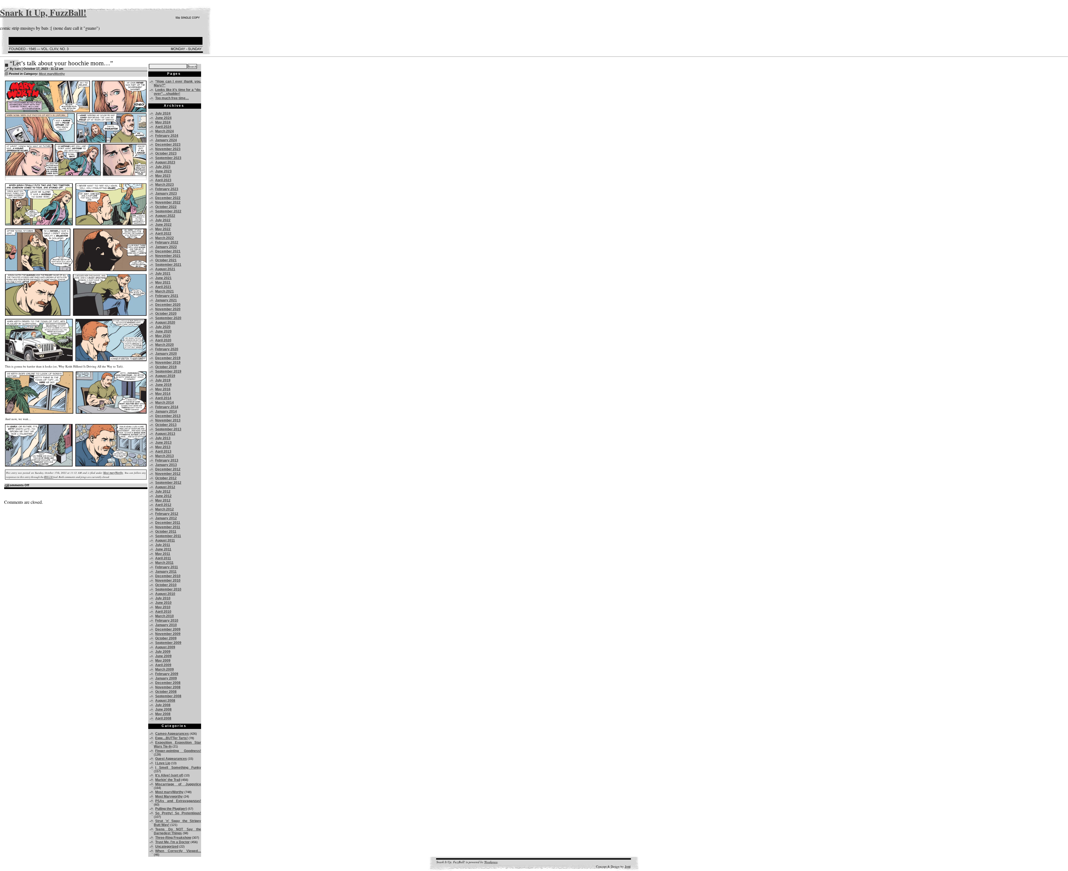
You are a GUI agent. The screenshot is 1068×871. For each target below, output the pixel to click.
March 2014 (164, 403)
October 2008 (166, 692)
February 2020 (166, 349)
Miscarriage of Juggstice (178, 784)
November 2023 (168, 149)
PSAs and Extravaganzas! (178, 801)
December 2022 (168, 198)
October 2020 (166, 314)
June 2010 (163, 603)
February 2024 (166, 136)
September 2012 (168, 483)
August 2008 (165, 701)
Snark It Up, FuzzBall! (43, 12)
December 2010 (168, 576)
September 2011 (168, 536)
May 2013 (162, 447)
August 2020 (165, 322)
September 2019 (168, 371)
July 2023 (162, 167)
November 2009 (168, 634)
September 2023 (168, 158)
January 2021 (166, 300)
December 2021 (168, 251)
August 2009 (165, 647)
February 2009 (166, 674)
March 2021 (164, 291)
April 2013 (163, 451)
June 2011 (163, 549)
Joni (628, 866)
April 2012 (163, 505)
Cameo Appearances (172, 734)
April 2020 (163, 340)
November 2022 (168, 202)
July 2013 (162, 438)
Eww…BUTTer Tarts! (171, 738)
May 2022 (162, 229)
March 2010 (164, 616)
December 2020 (168, 305)
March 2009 (164, 669)
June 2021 (163, 278)
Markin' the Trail (167, 780)
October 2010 (166, 585)
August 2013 (165, 434)
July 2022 (162, 220)
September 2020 (168, 318)
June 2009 (163, 656)
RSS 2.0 (48, 477)
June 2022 (163, 225)
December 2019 (168, 358)
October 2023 (166, 153)
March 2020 (164, 345)
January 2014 (166, 411)
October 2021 (166, 260)
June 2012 (163, 496)
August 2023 (165, 162)
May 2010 (162, 607)
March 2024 (164, 131)
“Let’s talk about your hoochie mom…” (61, 63)
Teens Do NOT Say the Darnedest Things (177, 831)
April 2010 (163, 612)
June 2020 (163, 331)
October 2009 (166, 638)
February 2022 (166, 242)
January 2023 (166, 193)
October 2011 (165, 531)
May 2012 (162, 500)
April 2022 (163, 233)
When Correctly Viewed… (178, 851)
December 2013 (168, 416)
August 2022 (165, 216)
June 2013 (163, 443)
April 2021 (163, 287)
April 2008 (163, 718)
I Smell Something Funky (178, 768)
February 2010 (166, 620)
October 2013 (166, 425)
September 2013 (168, 429)
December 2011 (167, 523)
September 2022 (168, 211)
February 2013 (166, 460)
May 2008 (162, 714)
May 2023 (162, 176)
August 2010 (165, 594)
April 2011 (163, 558)
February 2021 (166, 296)
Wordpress (491, 862)
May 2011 (162, 554)
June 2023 (163, 171)
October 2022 (166, 207)
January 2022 (166, 247)
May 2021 (162, 282)
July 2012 (162, 491)
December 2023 (168, 145)
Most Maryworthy (169, 796)
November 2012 (168, 474)
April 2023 (163, 180)
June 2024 (163, 118)
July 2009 (162, 652)
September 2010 (168, 589)
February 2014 (166, 407)
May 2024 (162, 122)
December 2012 (168, 469)
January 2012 (166, 518)
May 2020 (162, 336)
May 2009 (162, 660)
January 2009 (166, 678)
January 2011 (166, 572)
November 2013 (168, 420)
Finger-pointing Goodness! (178, 751)
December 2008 (168, 683)
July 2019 (162, 380)
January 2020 (166, 354)
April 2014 (163, 398)
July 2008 (162, 705)
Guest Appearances (171, 759)
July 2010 (162, 598)
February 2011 (166, 567)
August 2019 (165, 376)
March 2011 (164, 563)
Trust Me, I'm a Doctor (172, 842)
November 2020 (168, 309)
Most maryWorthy (52, 73)
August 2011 (165, 540)
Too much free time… (172, 98)
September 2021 (168, 265)
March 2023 (164, 185)
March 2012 (164, 509)
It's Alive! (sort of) (169, 775)
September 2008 (168, 696)
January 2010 (166, 625)
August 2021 (165, 269)
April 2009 (163, 665)
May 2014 (162, 394)
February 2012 (166, 514)
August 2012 (165, 487)
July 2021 (162, 274)
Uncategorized (166, 846)
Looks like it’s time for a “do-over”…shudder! (177, 92)
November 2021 (168, 256)
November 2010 (168, 580)
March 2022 (164, 238)
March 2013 (164, 456)
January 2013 (166, 465)
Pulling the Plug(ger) (171, 809)
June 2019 (163, 385)
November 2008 (168, 687)
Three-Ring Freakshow (173, 838)
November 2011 (167, 527)
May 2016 (162, 389)
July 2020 (162, 327)
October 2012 (166, 478)
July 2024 (162, 113)
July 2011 (162, 545)
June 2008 (163, 709)
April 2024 (163, 127)
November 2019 (168, 362)
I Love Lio (162, 763)
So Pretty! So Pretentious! (178, 813)
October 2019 (166, 367)
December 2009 (168, 629)
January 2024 (166, 140)
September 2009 (168, 643)
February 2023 (166, 189)
